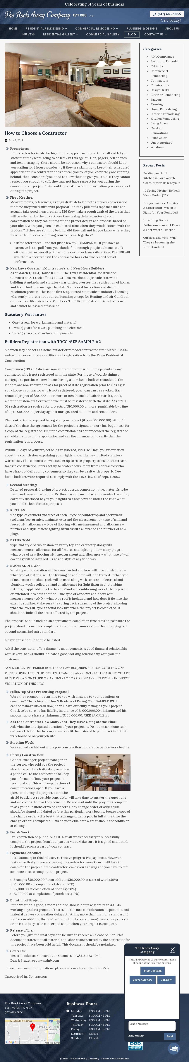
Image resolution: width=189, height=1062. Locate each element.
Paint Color (159, 138)
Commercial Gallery (103, 34)
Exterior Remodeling (165, 95)
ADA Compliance (162, 56)
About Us (172, 28)
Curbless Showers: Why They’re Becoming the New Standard (159, 242)
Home (13, 28)
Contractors (37, 977)
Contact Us (154, 34)
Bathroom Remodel (164, 61)
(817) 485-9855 (169, 14)
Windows (157, 147)
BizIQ (131, 1035)
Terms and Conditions (115, 1058)
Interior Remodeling (165, 114)
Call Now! (166, 979)
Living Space (159, 123)
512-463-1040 (90, 956)
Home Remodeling (164, 109)
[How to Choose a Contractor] (67, 124)
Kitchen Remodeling (165, 118)
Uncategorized (161, 142)
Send (170, 1036)
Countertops (160, 85)
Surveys (28, 34)
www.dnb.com (48, 960)
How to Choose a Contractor (36, 133)
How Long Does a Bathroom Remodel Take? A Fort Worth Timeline (161, 225)
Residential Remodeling (45, 28)
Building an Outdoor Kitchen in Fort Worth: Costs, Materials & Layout (161, 178)
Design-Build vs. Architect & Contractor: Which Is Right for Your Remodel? (161, 207)
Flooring (157, 104)
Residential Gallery (59, 34)
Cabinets (157, 66)
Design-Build (160, 90)
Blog (132, 34)
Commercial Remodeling (95, 28)
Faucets (156, 99)
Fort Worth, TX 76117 (18, 1007)
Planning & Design (142, 28)
